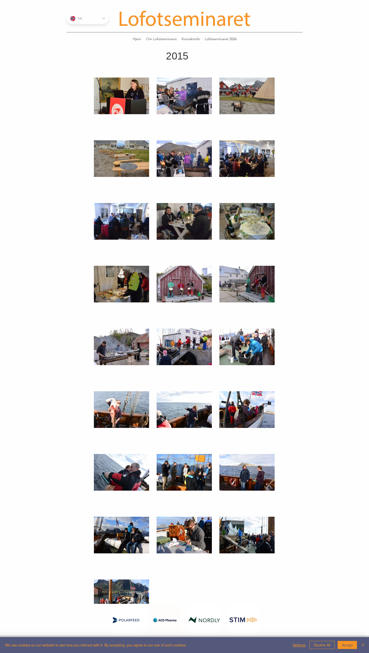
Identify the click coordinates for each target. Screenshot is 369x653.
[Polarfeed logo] (126, 620)
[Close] (363, 645)
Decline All (322, 644)
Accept (347, 644)
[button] (220, 39)
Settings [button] (299, 644)
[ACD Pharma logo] (165, 620)
